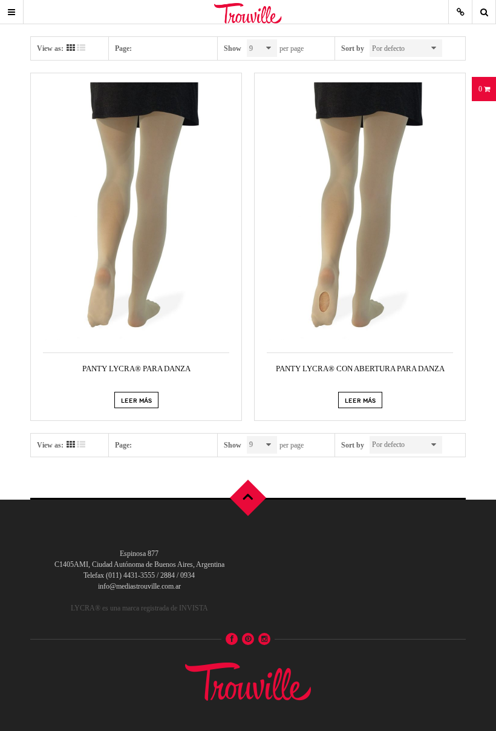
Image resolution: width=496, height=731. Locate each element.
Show (232, 48)
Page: (123, 48)
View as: (50, 48)
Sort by (352, 48)
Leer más (136, 400)
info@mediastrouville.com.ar (139, 586)
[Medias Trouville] (248, 679)
